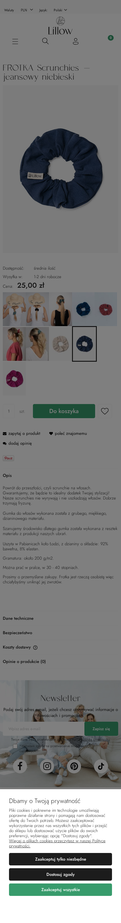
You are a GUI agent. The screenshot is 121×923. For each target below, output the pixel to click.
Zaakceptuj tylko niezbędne (60, 859)
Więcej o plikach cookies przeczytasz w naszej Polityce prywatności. (57, 843)
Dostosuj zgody (60, 874)
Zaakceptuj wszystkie (60, 890)
